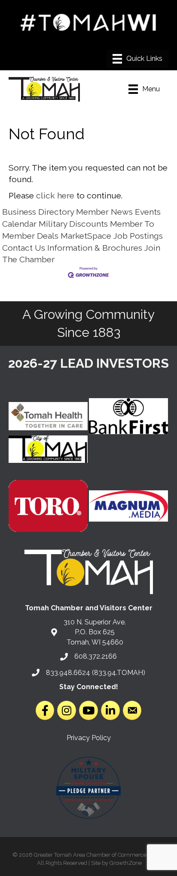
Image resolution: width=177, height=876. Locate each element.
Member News (104, 211)
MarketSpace (86, 235)
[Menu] (137, 59)
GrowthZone (126, 863)
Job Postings (138, 235)
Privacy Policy (89, 738)
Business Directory (38, 211)
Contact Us (23, 247)
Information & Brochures (94, 247)
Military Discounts (73, 223)
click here (55, 195)
